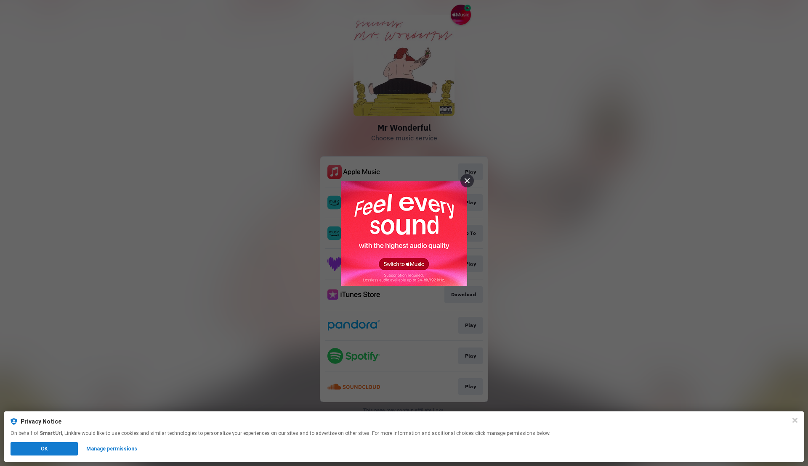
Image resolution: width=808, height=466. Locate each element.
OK (44, 449)
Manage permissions (111, 449)
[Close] (795, 420)
